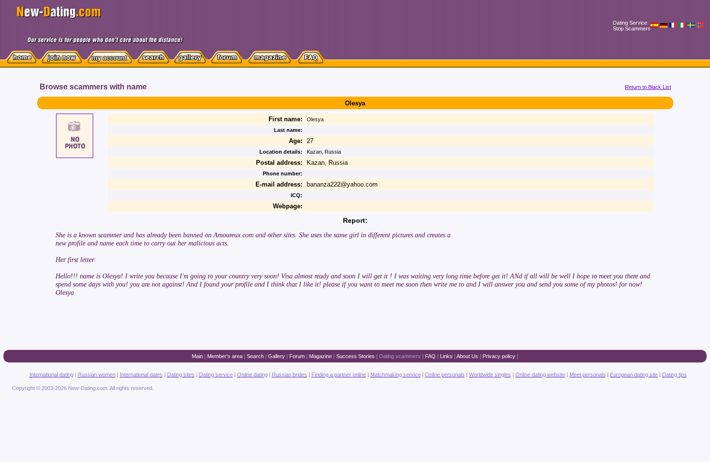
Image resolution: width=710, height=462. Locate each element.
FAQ (430, 356)
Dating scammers (400, 356)
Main (197, 356)
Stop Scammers (632, 28)
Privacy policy (499, 356)
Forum (297, 356)
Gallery (276, 356)
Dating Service (630, 23)
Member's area (224, 356)
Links (446, 356)
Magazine (320, 356)
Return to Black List (648, 87)
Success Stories (355, 356)
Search (255, 356)
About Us (467, 356)
